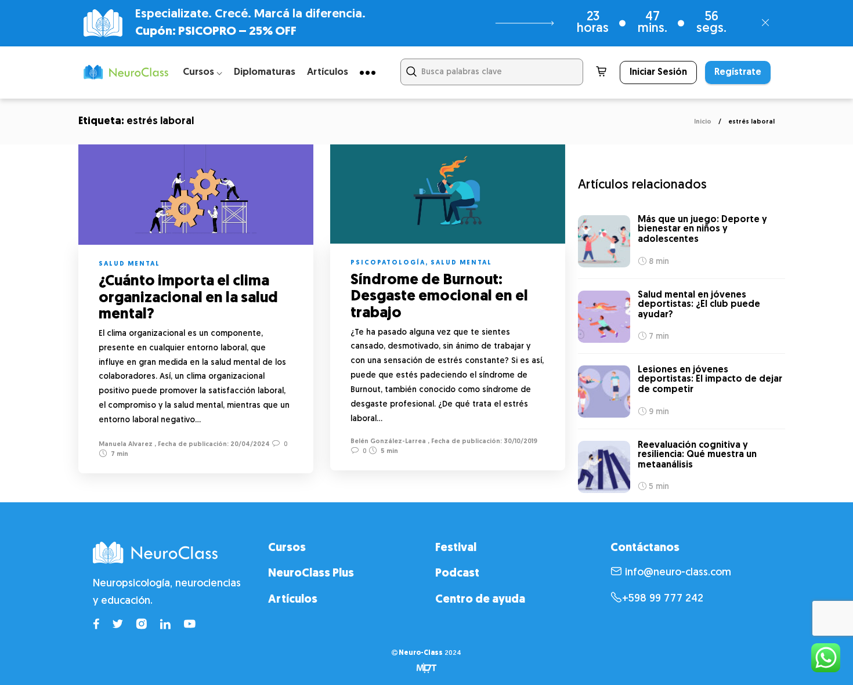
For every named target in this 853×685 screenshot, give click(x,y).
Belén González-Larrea (388, 441)
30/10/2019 (519, 441)
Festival (455, 548)
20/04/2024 (249, 444)
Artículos (327, 72)
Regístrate (737, 72)
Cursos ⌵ (202, 72)
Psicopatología (387, 263)
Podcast (457, 573)
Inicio (702, 122)
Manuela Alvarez (126, 444)
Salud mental (129, 264)
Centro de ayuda (480, 600)
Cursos (287, 548)
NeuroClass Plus (311, 573)
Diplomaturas (264, 72)
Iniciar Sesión (658, 72)
